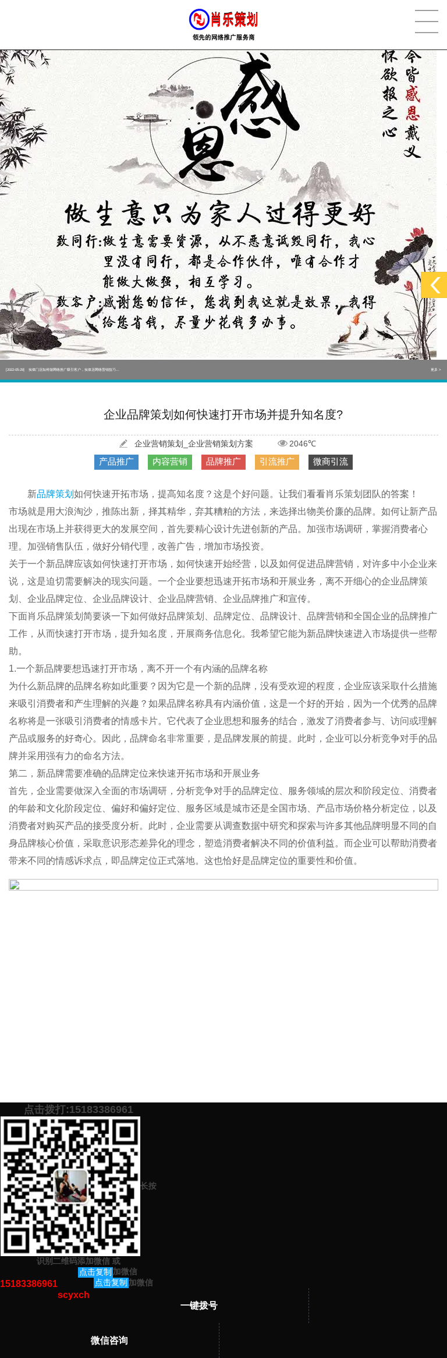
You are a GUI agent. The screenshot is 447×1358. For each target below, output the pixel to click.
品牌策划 (55, 494)
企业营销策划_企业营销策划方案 (193, 443)
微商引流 (330, 461)
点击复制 (95, 1272)
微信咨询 (109, 1340)
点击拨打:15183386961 (78, 1109)
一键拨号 (199, 1305)
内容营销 (169, 461)
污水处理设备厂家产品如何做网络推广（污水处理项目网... (62, 369)
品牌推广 (223, 461)
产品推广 (116, 461)
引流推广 (277, 461)
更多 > (436, 369)
